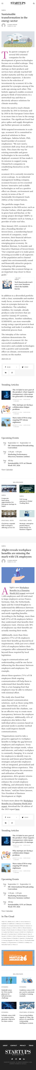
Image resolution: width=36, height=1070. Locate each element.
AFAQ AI (4, 921)
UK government (13, 942)
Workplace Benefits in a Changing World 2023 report (20, 590)
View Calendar (7, 469)
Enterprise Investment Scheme (16, 925)
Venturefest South (7, 944)
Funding (5, 987)
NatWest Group (22, 934)
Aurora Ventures (25, 921)
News (4, 10)
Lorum (17, 932)
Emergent (5, 925)
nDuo (30, 934)
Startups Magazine (9, 940)
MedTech (30, 932)
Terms (31, 1046)
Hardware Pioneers (7, 928)
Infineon (20, 930)
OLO (15, 936)
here (17, 809)
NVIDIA (10, 936)
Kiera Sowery (13, 24)
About (5, 1046)
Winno (15, 944)
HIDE (20, 928)
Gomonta (29, 925)
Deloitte (28, 923)
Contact (13, 1046)
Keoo (26, 930)
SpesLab (23, 938)
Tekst (17, 940)
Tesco (22, 940)
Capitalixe (5, 923)
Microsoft (5, 934)
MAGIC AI (23, 932)
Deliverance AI (20, 923)
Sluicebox (16, 938)
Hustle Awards (12, 930)
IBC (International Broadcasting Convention (21, 446)
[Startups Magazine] (18, 3)
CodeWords (12, 923)
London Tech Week (8, 932)
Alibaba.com (12, 921)
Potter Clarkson (8, 938)
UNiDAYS (21, 942)
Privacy (23, 1046)
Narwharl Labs (13, 934)
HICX (15, 928)
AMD (18, 921)
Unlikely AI (28, 942)
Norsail (4, 936)
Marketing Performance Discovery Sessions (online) (19, 455)
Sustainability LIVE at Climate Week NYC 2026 (20, 464)
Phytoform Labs (22, 936)
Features (5, 520)
